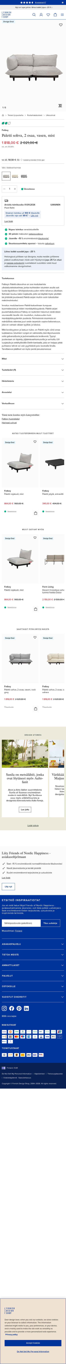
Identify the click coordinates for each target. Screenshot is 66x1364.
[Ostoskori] (55, 14)
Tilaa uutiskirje (50, 923)
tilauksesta (43, 238)
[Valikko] (62, 14)
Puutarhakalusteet (34, 115)
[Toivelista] (48, 14)
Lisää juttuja (33, 825)
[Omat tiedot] (41, 14)
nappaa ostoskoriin (15, 263)
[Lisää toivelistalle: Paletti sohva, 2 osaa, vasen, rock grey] (35, 637)
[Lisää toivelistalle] (60, 24)
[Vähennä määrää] (4, 188)
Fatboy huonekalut (10, 419)
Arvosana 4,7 (40, 2)
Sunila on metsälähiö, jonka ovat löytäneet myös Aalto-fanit (25, 778)
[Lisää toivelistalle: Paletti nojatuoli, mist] (35, 441)
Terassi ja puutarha (15, 115)
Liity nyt (34, 215)
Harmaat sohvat (9, 422)
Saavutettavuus (24, 1078)
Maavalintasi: (8, 931)
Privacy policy (11, 1334)
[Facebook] (11, 1008)
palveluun (49, 243)
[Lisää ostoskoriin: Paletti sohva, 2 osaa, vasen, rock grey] (36, 709)
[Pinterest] (19, 1008)
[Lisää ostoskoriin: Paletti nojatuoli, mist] (36, 513)
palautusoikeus (36, 234)
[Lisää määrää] (15, 188)
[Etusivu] (3, 115)
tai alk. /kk (10, 160)
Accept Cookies (33, 1343)
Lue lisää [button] (8, 221)
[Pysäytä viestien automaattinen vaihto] (62, 2)
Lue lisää (6, 877)
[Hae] (34, 14)
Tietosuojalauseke (55, 1074)
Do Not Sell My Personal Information (17, 1074)
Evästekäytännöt (10, 1078)
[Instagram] (4, 1008)
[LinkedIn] (26, 1008)
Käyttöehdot (40, 1074)
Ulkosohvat (50, 115)
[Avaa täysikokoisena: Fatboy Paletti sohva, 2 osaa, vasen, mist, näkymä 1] (33, 65)
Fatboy (5, 130)
